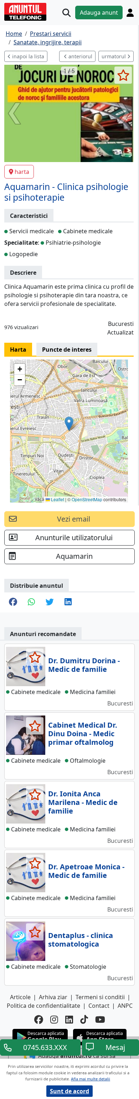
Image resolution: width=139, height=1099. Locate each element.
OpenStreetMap (87, 499)
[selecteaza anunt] (123, 75)
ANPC (125, 1006)
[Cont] (130, 12)
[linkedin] (69, 1019)
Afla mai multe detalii (90, 1078)
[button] (69, 423)
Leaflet (57, 499)
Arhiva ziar (53, 997)
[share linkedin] (68, 602)
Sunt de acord (69, 1091)
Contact (98, 1006)
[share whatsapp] (31, 602)
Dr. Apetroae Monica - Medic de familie (86, 871)
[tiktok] (84, 1019)
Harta (18, 349)
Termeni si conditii (100, 997)
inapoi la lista (27, 56)
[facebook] (38, 1019)
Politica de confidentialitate (43, 1006)
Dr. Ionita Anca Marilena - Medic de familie (83, 802)
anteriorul (79, 56)
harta (22, 172)
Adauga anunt (99, 12)
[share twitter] (49, 602)
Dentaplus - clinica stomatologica (80, 940)
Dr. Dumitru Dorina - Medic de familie (84, 665)
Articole (20, 997)
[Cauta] (66, 12)
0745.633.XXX (45, 1047)
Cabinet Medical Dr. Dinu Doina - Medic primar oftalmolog (82, 733)
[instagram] (54, 1019)
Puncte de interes (67, 349)
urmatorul (114, 56)
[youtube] (100, 1019)
